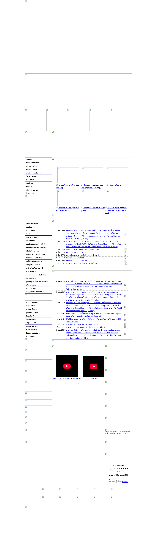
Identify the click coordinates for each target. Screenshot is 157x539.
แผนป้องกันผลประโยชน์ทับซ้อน (36, 244)
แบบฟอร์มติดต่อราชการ (34, 258)
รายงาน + (29, 234)
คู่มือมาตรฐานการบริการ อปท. (36, 254)
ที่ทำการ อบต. (30, 193)
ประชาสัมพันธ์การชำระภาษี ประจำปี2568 (81, 263)
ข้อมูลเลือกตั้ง (30, 316)
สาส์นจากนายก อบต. (33, 163)
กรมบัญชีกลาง (30, 336)
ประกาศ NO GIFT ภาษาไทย (76, 261)
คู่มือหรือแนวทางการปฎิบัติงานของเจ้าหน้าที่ (82, 255)
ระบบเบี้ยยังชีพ (30, 306)
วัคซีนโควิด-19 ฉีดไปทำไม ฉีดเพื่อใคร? (67, 378)
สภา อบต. (29, 186)
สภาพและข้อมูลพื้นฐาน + (34, 173)
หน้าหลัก (29, 159)
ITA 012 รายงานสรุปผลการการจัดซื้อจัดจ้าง (82, 324)
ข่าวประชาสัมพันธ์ (32, 223)
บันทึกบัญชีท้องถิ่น (31, 319)
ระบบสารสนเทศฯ (31, 302)
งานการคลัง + (30, 230)
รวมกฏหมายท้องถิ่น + (33, 288)
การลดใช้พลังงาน (31, 329)
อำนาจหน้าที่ (30, 180)
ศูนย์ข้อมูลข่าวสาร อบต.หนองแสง (37, 281)
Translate (125, 482)
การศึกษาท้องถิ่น (31, 309)
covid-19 (94, 378)
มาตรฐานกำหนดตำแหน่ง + (35, 292)
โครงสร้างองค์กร (31, 176)
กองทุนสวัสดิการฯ (31, 326)
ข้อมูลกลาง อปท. (31, 323)
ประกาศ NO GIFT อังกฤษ (75, 258)
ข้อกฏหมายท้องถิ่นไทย (33, 333)
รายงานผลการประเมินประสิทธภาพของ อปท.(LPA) (37, 276)
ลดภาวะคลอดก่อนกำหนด (76, 252)
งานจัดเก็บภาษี (30, 241)
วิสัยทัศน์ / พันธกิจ (31, 169)
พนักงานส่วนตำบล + (32, 190)
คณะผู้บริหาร (30, 183)
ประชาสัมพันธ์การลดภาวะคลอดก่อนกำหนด (82, 249)
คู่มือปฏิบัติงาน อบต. (32, 251)
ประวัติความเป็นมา (32, 166)
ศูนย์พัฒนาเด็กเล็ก (32, 312)
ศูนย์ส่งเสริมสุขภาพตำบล (34, 261)
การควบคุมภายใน (32, 271)
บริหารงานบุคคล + (32, 237)
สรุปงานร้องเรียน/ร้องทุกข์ (34, 268)
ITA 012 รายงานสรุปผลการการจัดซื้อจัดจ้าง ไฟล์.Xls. (85, 327)
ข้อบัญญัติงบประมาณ (33, 264)
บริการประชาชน (31, 285)
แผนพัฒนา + (30, 227)
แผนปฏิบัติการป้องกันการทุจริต (36, 247)
